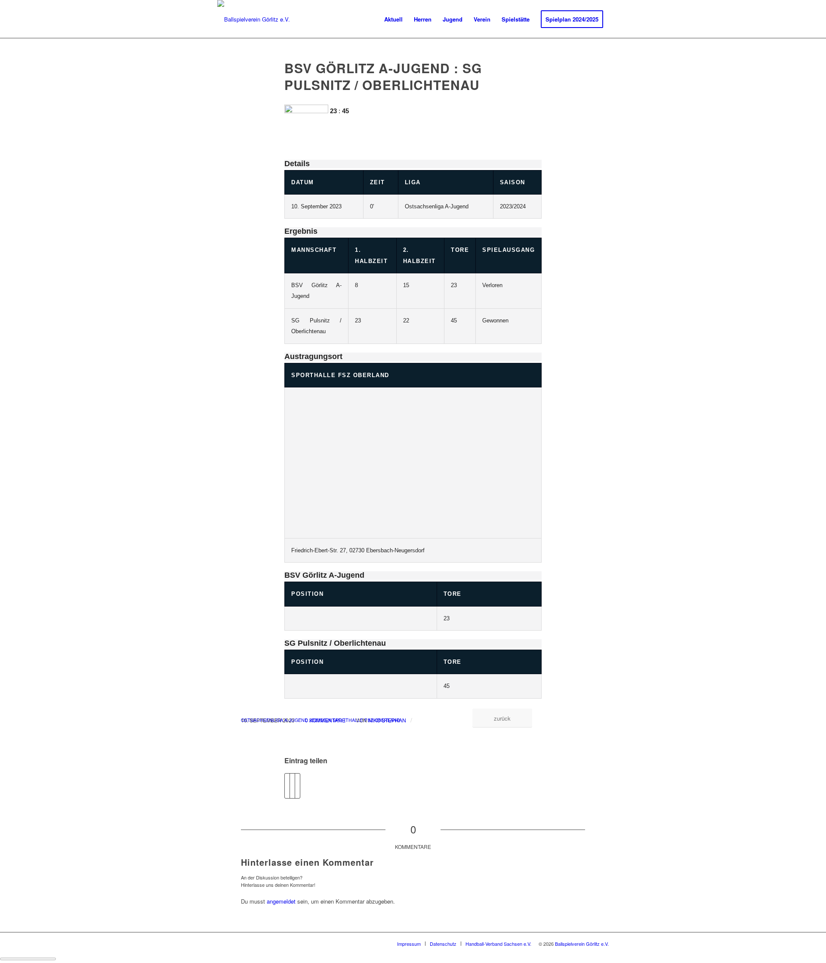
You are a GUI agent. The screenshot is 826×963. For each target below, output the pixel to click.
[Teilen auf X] (292, 786)
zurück (502, 718)
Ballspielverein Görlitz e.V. (582, 943)
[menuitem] (393, 19)
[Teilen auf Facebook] (287, 786)
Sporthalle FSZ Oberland (340, 375)
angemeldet (281, 901)
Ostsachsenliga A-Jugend (274, 720)
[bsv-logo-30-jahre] (253, 19)
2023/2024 (320, 720)
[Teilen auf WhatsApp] (297, 786)
